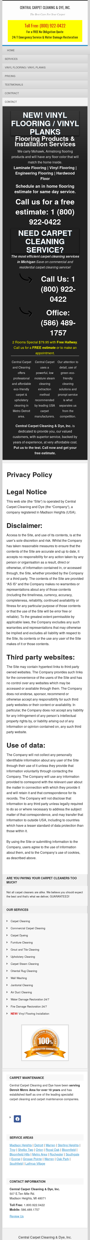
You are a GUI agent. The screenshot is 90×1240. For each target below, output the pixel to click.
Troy (12, 1150)
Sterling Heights (68, 1145)
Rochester (56, 1154)
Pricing (10, 76)
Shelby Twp (25, 1150)
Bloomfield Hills (20, 1154)
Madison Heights (21, 1145)
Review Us (17, 1216)
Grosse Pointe (32, 1159)
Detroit (38, 1145)
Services (11, 58)
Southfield (16, 1163)
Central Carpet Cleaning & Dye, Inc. (45, 7)
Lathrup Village (35, 1163)
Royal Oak (52, 1150)
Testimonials (14, 84)
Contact (11, 101)
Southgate (72, 1154)
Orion (39, 1150)
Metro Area (39, 1154)
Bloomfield (69, 1150)
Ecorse (16, 1159)
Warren (50, 1145)
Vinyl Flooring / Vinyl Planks (25, 67)
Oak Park (63, 1159)
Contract (12, 93)
